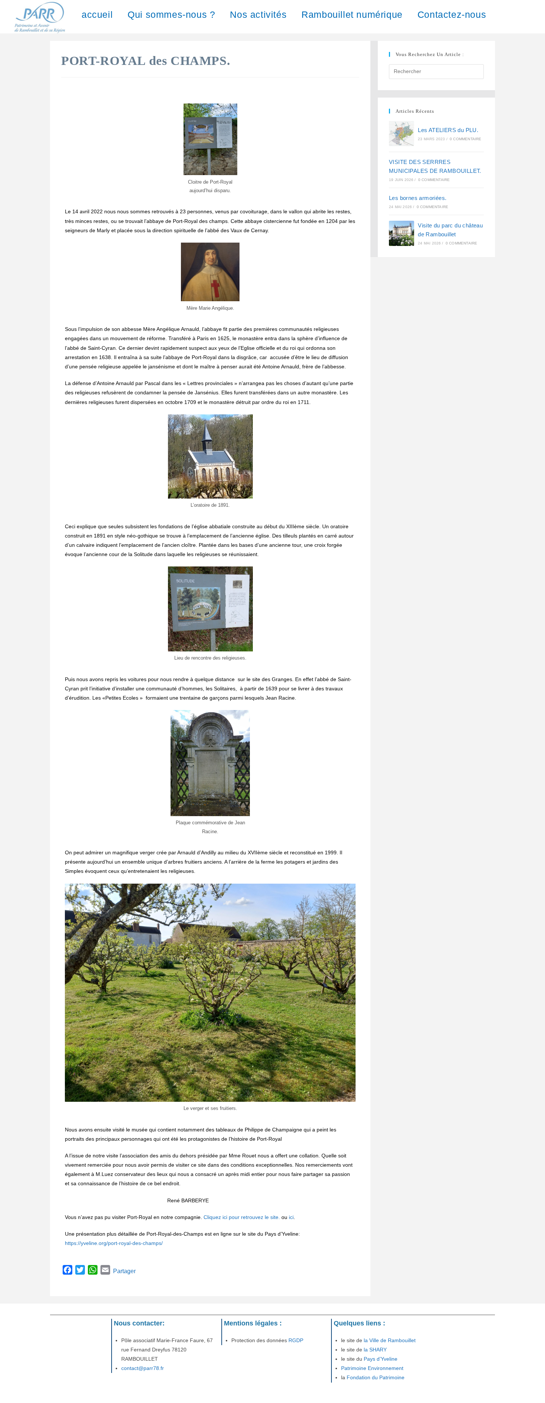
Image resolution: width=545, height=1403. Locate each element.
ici (291, 1217)
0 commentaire (466, 139)
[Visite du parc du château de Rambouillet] (401, 233)
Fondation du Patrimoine (375, 1377)
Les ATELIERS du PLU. (448, 130)
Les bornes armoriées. (417, 198)
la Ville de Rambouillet (390, 1340)
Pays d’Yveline (379, 1359)
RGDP (295, 1340)
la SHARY (375, 1350)
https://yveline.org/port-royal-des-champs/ (114, 1243)
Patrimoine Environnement (372, 1368)
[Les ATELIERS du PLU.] (401, 133)
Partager (124, 1271)
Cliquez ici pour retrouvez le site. (242, 1217)
